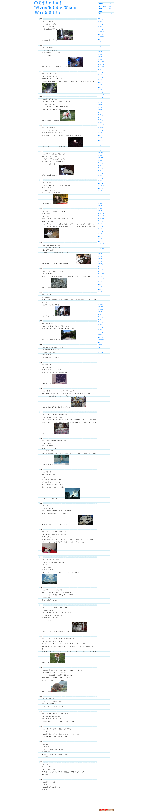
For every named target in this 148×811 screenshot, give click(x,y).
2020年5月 (101, 19)
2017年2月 (101, 117)
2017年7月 (101, 105)
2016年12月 (101, 122)
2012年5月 (101, 261)
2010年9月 (101, 312)
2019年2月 (101, 57)
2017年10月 (101, 97)
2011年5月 (101, 291)
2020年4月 (101, 21)
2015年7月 (101, 165)
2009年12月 (101, 334)
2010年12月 (101, 304)
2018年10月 (101, 67)
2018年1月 (101, 89)
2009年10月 (101, 339)
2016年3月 (101, 145)
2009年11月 (101, 337)
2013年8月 (101, 223)
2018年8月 (101, 72)
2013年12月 (101, 213)
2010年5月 (101, 322)
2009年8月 (101, 344)
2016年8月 (101, 132)
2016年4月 (101, 142)
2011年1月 (101, 301)
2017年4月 (101, 112)
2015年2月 (101, 178)
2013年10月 (101, 218)
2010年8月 (101, 314)
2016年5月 (101, 140)
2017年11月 (101, 94)
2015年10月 (101, 158)
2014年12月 (101, 183)
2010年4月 (101, 324)
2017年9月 (101, 99)
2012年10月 (101, 248)
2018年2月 (101, 87)
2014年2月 (101, 208)
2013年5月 (101, 231)
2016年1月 (101, 150)
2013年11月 (101, 216)
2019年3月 (101, 54)
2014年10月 (101, 188)
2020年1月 (101, 29)
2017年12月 (101, 92)
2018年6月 (101, 77)
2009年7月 (101, 347)
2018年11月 (101, 64)
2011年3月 (101, 296)
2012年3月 (101, 266)
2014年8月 (101, 193)
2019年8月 (101, 41)
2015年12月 (101, 153)
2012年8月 (101, 254)
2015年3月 (101, 175)
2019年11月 (101, 34)
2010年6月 (101, 319)
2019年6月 (101, 46)
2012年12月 (101, 243)
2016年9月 (101, 130)
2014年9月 (101, 190)
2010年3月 (101, 327)
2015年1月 (101, 180)
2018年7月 (101, 74)
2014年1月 (101, 211)
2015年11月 (101, 155)
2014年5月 (101, 200)
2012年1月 (101, 271)
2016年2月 (101, 147)
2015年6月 (101, 168)
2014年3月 (101, 206)
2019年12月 (101, 31)
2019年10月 (101, 36)
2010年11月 (101, 307)
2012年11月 (101, 246)
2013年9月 (101, 221)
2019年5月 (101, 49)
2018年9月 (101, 69)
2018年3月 (101, 84)
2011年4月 (101, 294)
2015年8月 (101, 163)
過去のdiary (101, 352)
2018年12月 (101, 62)
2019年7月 (101, 44)
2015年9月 (101, 160)
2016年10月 (101, 127)
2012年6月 (101, 259)
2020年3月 (101, 24)
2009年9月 (101, 342)
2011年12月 (101, 274)
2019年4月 (101, 52)
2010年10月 (101, 309)
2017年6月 (101, 107)
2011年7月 (101, 286)
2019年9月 (101, 39)
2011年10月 (101, 279)
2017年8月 (101, 102)
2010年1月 (101, 332)
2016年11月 (101, 125)
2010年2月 (101, 329)
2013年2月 (101, 238)
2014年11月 (101, 185)
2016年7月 (101, 135)
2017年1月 (101, 120)
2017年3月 (101, 115)
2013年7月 (101, 226)
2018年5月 (101, 79)
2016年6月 (101, 137)
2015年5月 (101, 170)
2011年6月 (101, 289)
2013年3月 (101, 236)
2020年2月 (101, 26)
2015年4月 (101, 173)
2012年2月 (101, 269)
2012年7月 (101, 256)
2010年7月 (101, 317)
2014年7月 (101, 195)
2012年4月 (101, 264)
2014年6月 (101, 198)
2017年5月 (101, 110)
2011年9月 (101, 281)
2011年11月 (101, 276)
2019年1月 (101, 59)
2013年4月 (101, 233)
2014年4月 (101, 203)
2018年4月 (101, 82)
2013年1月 (101, 241)
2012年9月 (101, 251)
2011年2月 (101, 299)
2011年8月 (101, 284)
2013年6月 (101, 228)
